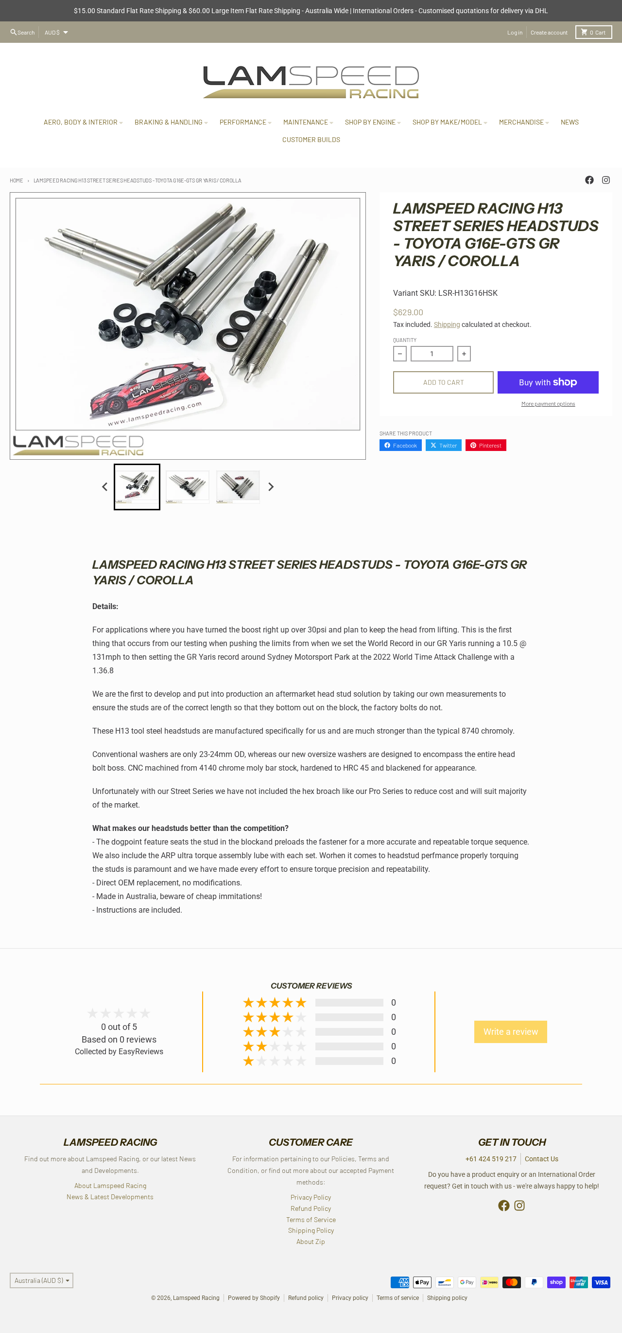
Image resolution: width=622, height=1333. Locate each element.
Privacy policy (350, 1298)
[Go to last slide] (105, 487)
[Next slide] (270, 487)
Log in (514, 32)
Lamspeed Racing (196, 1298)
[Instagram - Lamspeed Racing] (606, 180)
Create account (549, 32)
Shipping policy (447, 1298)
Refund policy (306, 1298)
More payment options (548, 403)
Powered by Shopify (254, 1298)
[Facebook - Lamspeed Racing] (589, 180)
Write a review (511, 1032)
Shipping (447, 324)
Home (16, 180)
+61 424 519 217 (491, 1159)
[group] (137, 487)
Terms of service (398, 1298)
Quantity (404, 340)
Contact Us (541, 1159)
